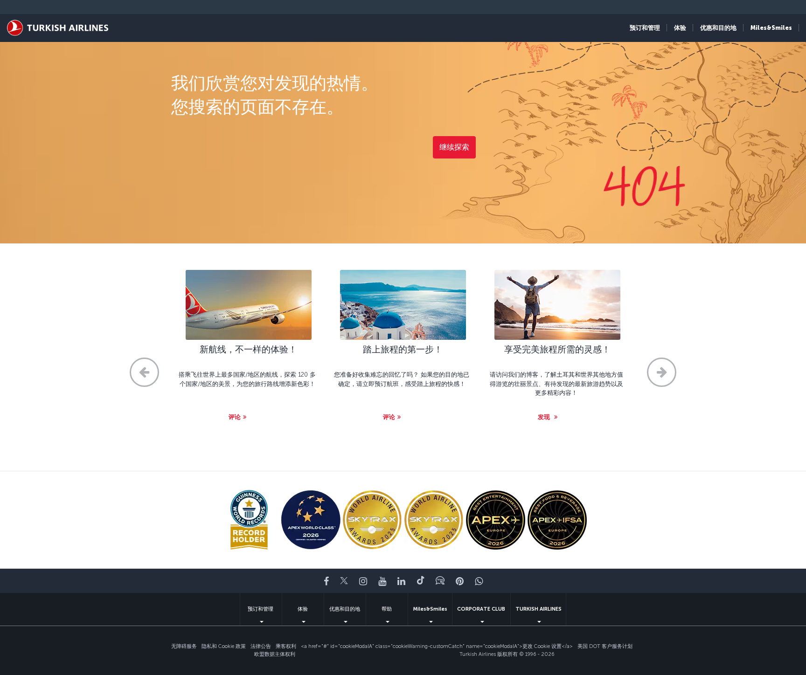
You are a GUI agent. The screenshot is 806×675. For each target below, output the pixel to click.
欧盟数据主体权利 (274, 654)
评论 (235, 416)
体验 (303, 609)
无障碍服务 (184, 646)
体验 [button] (680, 27)
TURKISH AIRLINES (538, 609)
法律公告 (260, 646)
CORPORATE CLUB (481, 609)
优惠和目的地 (344, 609)
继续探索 (454, 147)
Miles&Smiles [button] (771, 27)
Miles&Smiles (430, 609)
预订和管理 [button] (645, 27)
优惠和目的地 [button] (718, 27)
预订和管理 (260, 609)
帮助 (387, 609)
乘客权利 (286, 646)
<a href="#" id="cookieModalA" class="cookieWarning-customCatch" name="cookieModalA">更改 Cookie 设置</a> (437, 646)
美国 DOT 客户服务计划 (604, 646)
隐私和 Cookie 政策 (224, 646)
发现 (545, 416)
